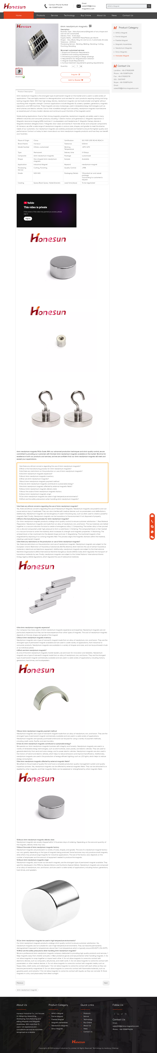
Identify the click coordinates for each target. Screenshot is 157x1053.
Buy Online (86, 15)
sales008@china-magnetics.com (126, 88)
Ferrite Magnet (121, 36)
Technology (69, 15)
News (114, 15)
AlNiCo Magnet (121, 33)
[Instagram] (125, 1014)
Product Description (25, 91)
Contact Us (128, 15)
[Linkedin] (118, 1014)
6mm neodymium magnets (27, 990)
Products (41, 15)
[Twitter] (122, 1014)
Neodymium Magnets (123, 48)
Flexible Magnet (121, 40)
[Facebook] (114, 1014)
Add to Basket (74, 80)
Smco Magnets (121, 52)
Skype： (117, 82)
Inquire (74, 75)
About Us (101, 15)
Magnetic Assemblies (123, 44)
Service (54, 15)
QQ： (116, 79)
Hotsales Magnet (122, 56)
